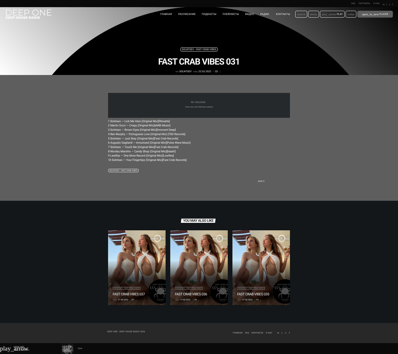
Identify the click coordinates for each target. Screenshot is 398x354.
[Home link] (28, 14)
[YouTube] (384, 4)
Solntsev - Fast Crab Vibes (199, 49)
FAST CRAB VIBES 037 (129, 294)
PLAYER (375, 14)
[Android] (392, 4)
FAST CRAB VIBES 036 (191, 294)
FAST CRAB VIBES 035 (253, 294)
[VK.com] (386, 4)
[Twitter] (389, 4)
